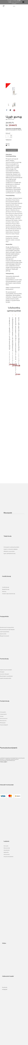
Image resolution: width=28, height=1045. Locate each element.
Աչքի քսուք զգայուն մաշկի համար (9, 333)
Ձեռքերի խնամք (5, 589)
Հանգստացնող (3, 714)
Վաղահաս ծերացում (4, 674)
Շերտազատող (3, 720)
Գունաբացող (2, 722)
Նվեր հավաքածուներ (4, 631)
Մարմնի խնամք (5, 587)
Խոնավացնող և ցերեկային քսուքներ (11, 547)
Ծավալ (8, 143)
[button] (23, 2)
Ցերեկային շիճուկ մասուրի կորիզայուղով (15, 338)
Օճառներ (4, 591)
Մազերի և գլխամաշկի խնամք (8, 593)
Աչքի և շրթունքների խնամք (9, 553)
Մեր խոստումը (7, 848)
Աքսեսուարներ (3, 633)
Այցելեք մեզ (6, 852)
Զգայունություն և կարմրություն (6, 676)
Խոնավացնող (3, 712)
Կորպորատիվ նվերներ (8, 856)
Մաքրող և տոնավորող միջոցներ (11, 549)
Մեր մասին (6, 845)
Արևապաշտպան (3, 718)
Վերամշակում (6, 850)
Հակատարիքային (4, 724)
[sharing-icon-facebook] (7, 110)
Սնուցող (1, 716)
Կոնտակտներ (7, 854)
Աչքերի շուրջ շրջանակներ (5, 678)
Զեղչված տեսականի (4, 635)
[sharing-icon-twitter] (10, 110)
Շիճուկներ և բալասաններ (9, 551)
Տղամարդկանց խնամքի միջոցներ (7, 629)
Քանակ (8, 133)
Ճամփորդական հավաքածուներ (7, 627)
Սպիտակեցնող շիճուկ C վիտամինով (12, 334)
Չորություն (2, 671)
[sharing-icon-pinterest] (14, 110)
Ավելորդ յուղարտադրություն (6, 669)
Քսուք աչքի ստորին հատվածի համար (18, 334)
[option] (14, 91)
